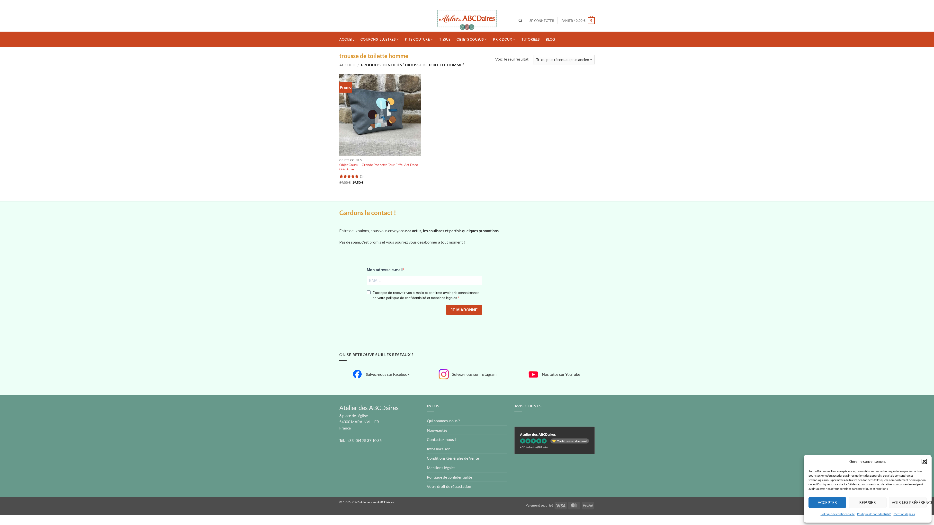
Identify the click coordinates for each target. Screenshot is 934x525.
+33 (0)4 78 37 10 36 (364, 440)
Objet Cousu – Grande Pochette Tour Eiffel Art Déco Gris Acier (378, 167)
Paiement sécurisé (539, 505)
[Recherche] (520, 20)
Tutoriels (530, 39)
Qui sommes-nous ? (443, 420)
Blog (550, 39)
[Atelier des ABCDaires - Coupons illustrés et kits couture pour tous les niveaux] (467, 21)
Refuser (867, 502)
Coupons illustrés (377, 39)
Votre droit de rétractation (449, 486)
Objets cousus (470, 39)
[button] (924, 461)
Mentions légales (904, 514)
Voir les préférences (909, 502)
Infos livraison (438, 448)
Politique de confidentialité (838, 514)
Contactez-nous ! (441, 439)
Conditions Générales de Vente (453, 458)
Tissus (444, 39)
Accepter (827, 502)
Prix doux (502, 39)
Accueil (346, 39)
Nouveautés (437, 430)
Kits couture (417, 39)
